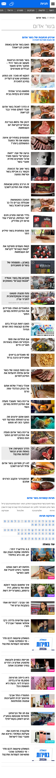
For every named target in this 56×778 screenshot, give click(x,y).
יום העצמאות (27, 507)
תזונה (48, 503)
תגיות (44, 3)
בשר (53, 503)
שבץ (3, 507)
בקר (7, 503)
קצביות (8, 507)
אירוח (52, 510)
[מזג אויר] (11, 4)
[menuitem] (41, 10)
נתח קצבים (17, 507)
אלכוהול (20, 510)
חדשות (42, 10)
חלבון (36, 507)
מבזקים (30, 10)
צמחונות (12, 503)
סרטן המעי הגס (23, 503)
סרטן (38, 503)
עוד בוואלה (49, 544)
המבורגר (42, 507)
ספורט (20, 10)
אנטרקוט (5, 510)
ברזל (3, 503)
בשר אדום (41, 18)
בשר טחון (51, 507)
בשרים (43, 503)
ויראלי (10, 10)
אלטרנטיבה (37, 510)
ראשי (51, 10)
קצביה (32, 503)
